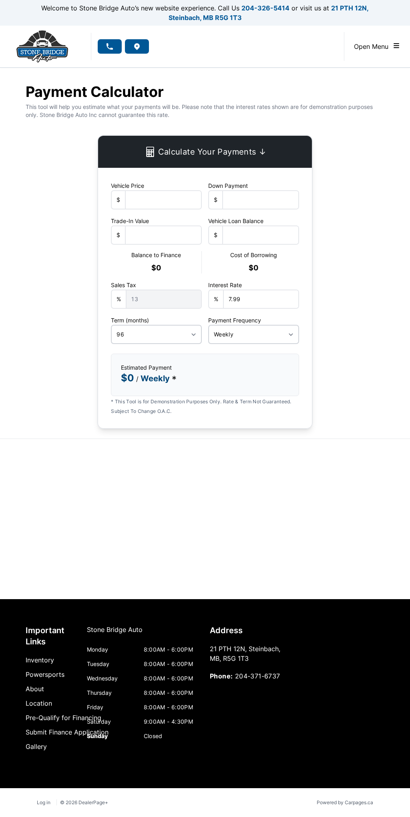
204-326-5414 (265, 8)
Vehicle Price (127, 185)
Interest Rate (225, 285)
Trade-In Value (130, 220)
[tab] (115, 633)
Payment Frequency (234, 320)
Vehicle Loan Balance (235, 220)
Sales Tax (123, 285)
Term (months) (130, 320)
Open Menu (373, 46)
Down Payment (228, 185)
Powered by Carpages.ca (345, 802)
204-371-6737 (257, 676)
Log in (43, 802)
